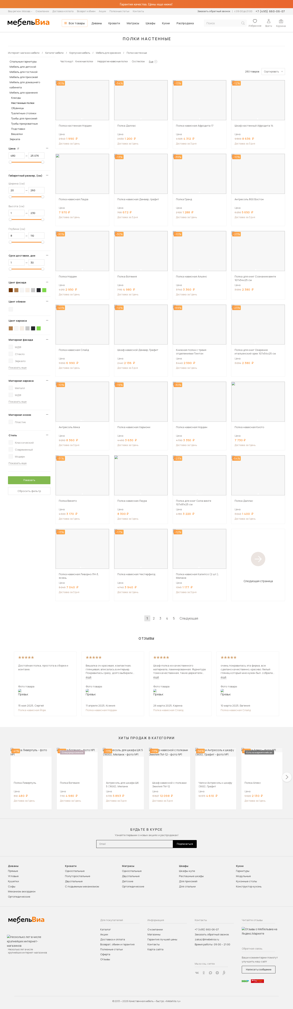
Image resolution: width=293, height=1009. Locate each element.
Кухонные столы (246, 881)
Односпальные (75, 871)
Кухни (166, 23)
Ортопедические (19, 896)
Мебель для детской (23, 66)
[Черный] (38, 290)
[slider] (10, 162)
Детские (127, 881)
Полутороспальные (77, 876)
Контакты (138, 11)
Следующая (189, 618)
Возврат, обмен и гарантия (117, 944)
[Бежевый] (27, 290)
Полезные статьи (119, 11)
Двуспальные (74, 881)
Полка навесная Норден (101, 710)
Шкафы (150, 23)
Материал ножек (20, 415)
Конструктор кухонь (249, 886)
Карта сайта (155, 949)
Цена (15, 148)
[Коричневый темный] (11, 290)
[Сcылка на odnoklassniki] (204, 973)
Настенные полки (22, 103)
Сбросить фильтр (29, 491)
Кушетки (13, 881)
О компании (42, 11)
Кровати (114, 23)
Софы (11, 886)
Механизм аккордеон (21, 891)
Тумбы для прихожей (24, 118)
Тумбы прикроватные (24, 123)
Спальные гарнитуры (23, 61)
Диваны (96, 23)
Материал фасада (21, 340)
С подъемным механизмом (82, 886)
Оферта (105, 954)
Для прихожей (188, 881)
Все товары (77, 23)
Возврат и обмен (86, 11)
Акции (102, 11)
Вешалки (17, 134)
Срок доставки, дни (22, 255)
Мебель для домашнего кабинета (25, 84)
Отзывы (105, 959)
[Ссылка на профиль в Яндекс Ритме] (224, 973)
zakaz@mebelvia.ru (207, 939)
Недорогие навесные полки (112, 61)
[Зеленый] (44, 290)
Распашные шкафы (191, 876)
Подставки (18, 129)
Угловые (13, 876)
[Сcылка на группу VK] (197, 973)
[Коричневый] (16, 290)
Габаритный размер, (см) (25, 175)
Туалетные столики (23, 113)
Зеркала (15, 139)
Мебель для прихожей (24, 77)
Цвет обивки (17, 301)
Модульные (243, 876)
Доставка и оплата (63, 11)
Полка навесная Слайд (168, 710)
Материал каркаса (21, 381)
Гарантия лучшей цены (162, 939)
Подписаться (185, 844)
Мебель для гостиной (23, 72)
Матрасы (133, 23)
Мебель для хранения (24, 92)
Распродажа (185, 23)
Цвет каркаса (18, 320)
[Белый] (22, 290)
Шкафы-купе (187, 871)
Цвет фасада (17, 282)
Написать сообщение (258, 969)
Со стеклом (138, 61)
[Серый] (33, 290)
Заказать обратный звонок (213, 11)
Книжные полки (84, 61)
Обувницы (17, 108)
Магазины (153, 934)
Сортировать (271, 71)
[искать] (243, 23)
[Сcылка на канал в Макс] (210, 973)
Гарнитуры (242, 871)
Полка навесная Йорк (32, 710)
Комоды (16, 98)
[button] (81, 118)
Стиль (13, 435)
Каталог (105, 929)
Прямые (13, 871)
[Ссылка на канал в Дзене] (217, 973)
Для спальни (187, 886)
